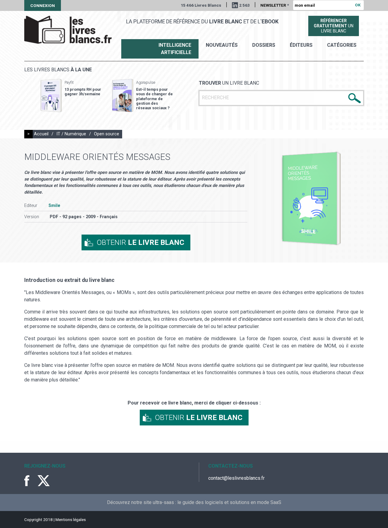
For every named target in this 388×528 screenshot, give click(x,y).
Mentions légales (70, 519)
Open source (106, 134)
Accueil (41, 134)
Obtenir (140, 242)
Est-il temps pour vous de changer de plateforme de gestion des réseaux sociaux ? (154, 98)
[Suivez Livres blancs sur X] (44, 481)
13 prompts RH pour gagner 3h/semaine (83, 91)
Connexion (42, 5)
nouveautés (222, 45)
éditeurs (301, 45)
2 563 (244, 5)
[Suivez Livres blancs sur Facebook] (30, 481)
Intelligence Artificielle (175, 48)
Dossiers (263, 45)
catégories (341, 45)
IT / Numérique (71, 134)
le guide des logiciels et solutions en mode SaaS (229, 502)
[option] (71, 95)
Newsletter (274, 5)
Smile (54, 205)
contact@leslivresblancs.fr (236, 478)
